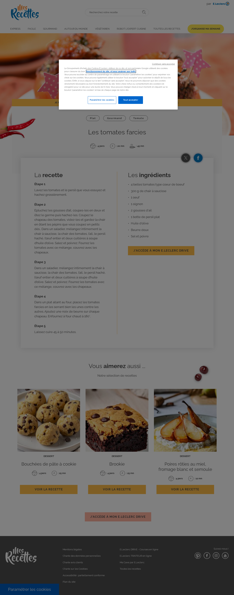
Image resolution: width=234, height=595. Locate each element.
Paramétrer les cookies (102, 100)
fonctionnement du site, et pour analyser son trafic (111, 71)
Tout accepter (130, 100)
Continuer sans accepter (163, 64)
